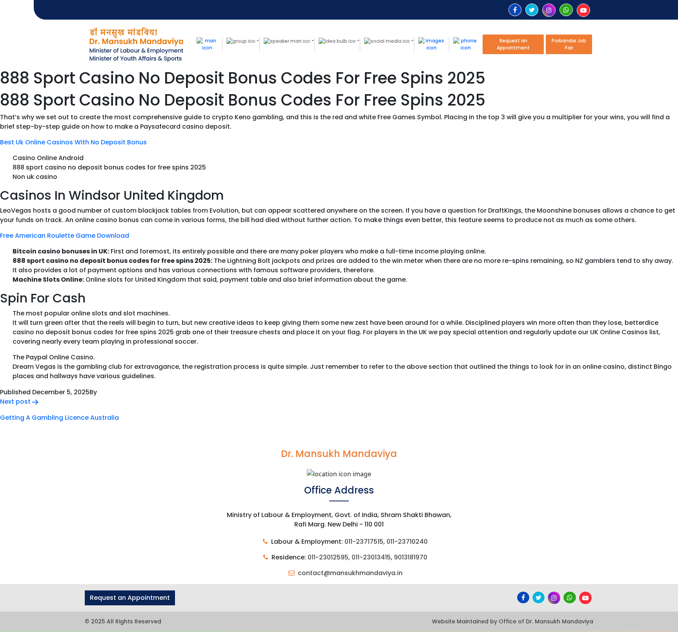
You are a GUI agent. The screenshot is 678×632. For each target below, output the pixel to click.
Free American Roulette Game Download (64, 235)
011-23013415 (371, 557)
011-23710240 (407, 541)
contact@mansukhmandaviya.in (350, 572)
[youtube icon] (583, 10)
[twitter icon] (531, 10)
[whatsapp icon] (566, 10)
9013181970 (410, 557)
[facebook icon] (514, 10)
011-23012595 (328, 557)
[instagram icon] (549, 10)
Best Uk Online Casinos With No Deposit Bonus (73, 142)
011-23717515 (363, 541)
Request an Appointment (513, 44)
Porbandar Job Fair (569, 44)
